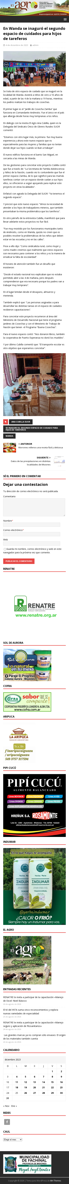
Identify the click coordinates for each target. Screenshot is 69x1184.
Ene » (14, 1105)
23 (61, 1087)
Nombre (7, 520)
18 (16, 1087)
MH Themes (55, 1180)
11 (16, 1082)
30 (61, 1092)
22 (52, 1087)
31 (7, 1098)
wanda (9, 436)
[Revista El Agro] (34, 14)
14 (43, 1082)
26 (25, 1092)
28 (43, 1092)
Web (5, 539)
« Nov (6, 1105)
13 (34, 1082)
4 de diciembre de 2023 (17, 45)
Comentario (9, 496)
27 (34, 1092)
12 (25, 1082)
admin (35, 45)
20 (34, 1087)
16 (61, 1082)
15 (52, 1082)
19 (25, 1087)
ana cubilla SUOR (20, 421)
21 (43, 1087)
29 (52, 1092)
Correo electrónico (13, 530)
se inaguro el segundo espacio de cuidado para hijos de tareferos (32, 429)
